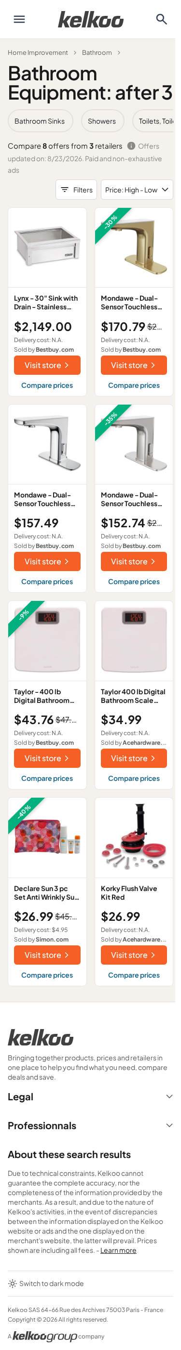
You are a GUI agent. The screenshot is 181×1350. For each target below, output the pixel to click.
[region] (90, 120)
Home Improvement (38, 52)
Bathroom (97, 52)
